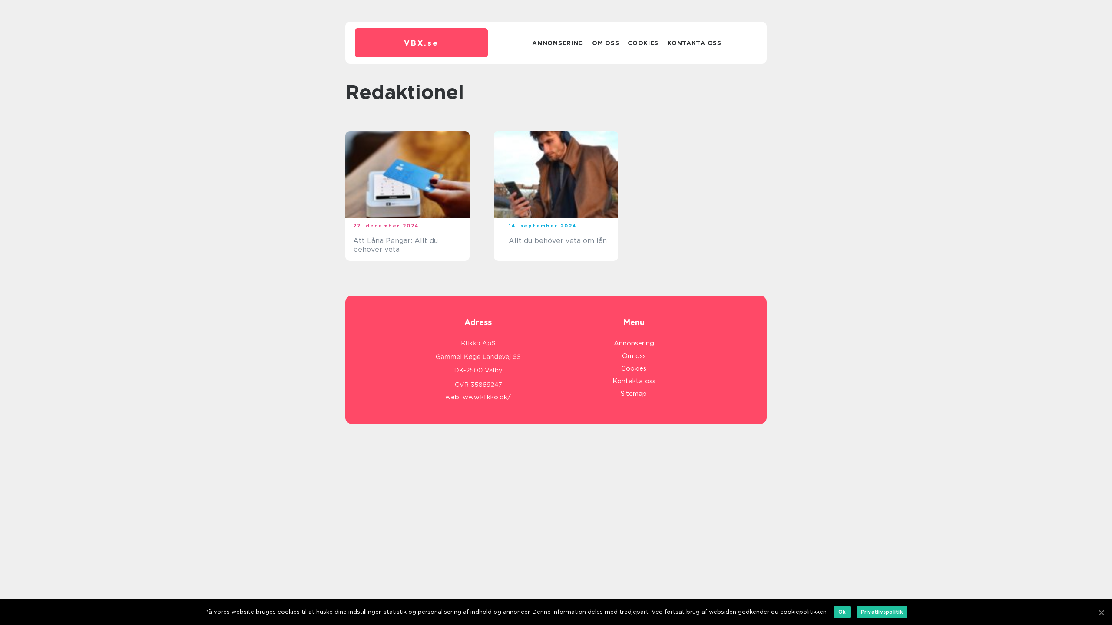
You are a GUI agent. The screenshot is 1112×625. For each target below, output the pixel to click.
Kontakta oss (694, 42)
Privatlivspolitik (882, 612)
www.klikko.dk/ (487, 397)
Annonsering (557, 42)
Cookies (643, 42)
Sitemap (634, 394)
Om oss (605, 42)
